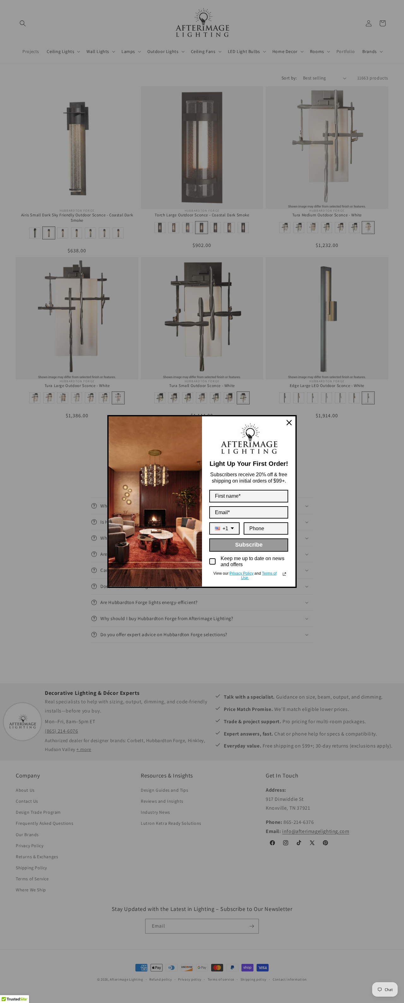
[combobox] (224, 528)
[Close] (289, 422)
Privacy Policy (241, 573)
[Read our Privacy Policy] (284, 574)
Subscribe (249, 545)
